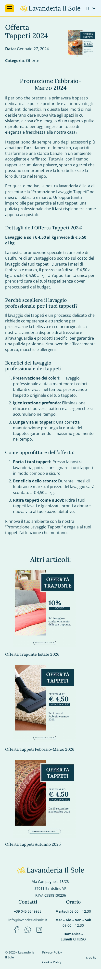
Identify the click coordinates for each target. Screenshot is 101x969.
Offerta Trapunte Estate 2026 (32, 654)
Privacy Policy (52, 952)
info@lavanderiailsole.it (27, 920)
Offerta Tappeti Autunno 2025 (33, 844)
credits (91, 957)
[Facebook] (16, 930)
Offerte (32, 60)
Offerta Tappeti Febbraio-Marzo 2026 (39, 749)
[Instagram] (39, 930)
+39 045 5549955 (27, 911)
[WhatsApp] (27, 930)
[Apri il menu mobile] (9, 8)
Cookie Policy (52, 962)
